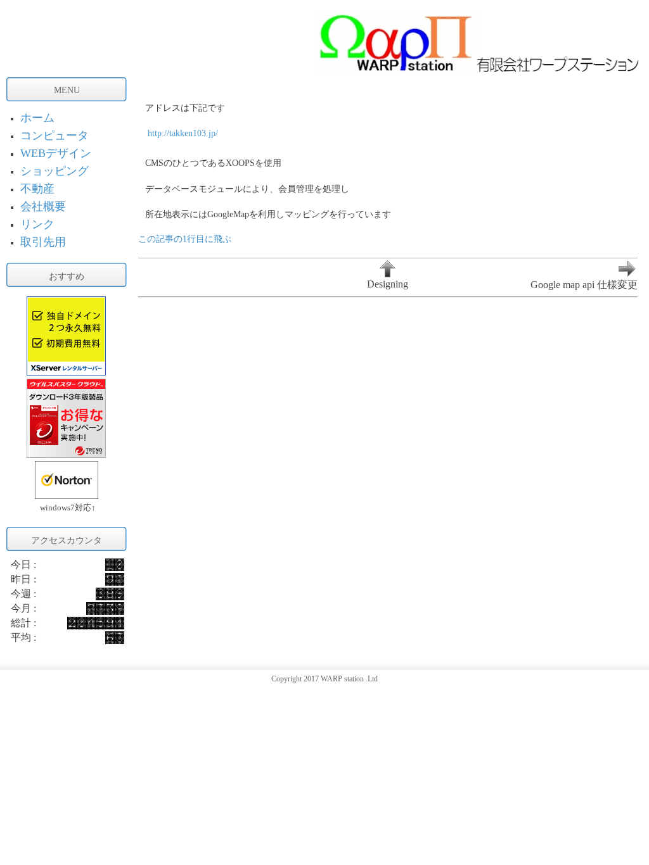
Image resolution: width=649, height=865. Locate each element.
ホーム (37, 117)
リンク (37, 224)
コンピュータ (54, 135)
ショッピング (54, 171)
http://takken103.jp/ (183, 133)
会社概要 (43, 206)
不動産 (37, 188)
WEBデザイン (55, 153)
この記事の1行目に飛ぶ (184, 239)
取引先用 (43, 242)
